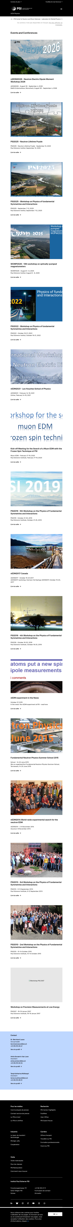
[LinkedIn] (11, 1203)
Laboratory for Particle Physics (51, 19)
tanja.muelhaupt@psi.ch (19, 1078)
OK (54, 1214)
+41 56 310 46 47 (16, 1046)
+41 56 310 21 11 (40, 1188)
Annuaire (38, 1193)
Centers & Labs (15, 2)
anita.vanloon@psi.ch (18, 1061)
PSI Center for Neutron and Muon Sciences (27, 19)
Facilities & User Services (53, 2)
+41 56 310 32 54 (17, 1063)
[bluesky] (17, 1203)
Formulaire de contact (42, 1191)
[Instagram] (22, 1203)
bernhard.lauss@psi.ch (19, 1044)
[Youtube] (33, 1203)
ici (28, 1221)
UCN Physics (15, 13)
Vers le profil (15, 1049)
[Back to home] (21, 8)
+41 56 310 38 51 (16, 1080)
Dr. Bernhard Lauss (18, 1039)
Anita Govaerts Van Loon (20, 1056)
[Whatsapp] (44, 1203)
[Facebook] (27, 1203)
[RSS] (39, 1203)
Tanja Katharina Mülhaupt (20, 1073)
